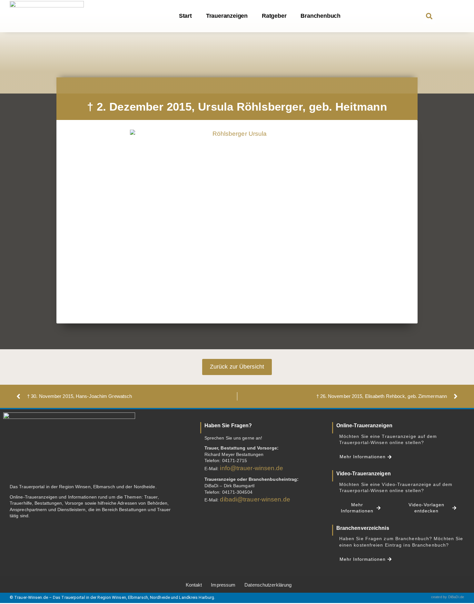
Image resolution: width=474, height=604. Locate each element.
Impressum (223, 585)
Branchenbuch (321, 16)
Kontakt (194, 585)
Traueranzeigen (227, 16)
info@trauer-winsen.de (251, 468)
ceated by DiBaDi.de (447, 597)
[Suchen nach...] (429, 17)
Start (185, 16)
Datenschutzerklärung (267, 585)
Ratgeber (274, 16)
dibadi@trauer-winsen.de (255, 499)
